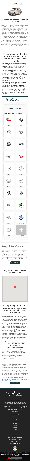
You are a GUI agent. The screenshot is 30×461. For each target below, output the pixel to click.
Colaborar (15, 427)
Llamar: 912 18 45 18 (15, 441)
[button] (15, 287)
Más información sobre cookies (17, 458)
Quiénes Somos (15, 417)
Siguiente (18, 108)
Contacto (15, 429)
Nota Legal (15, 419)
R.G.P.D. (15, 421)
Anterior (12, 108)
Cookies (15, 423)
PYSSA (15, 425)
